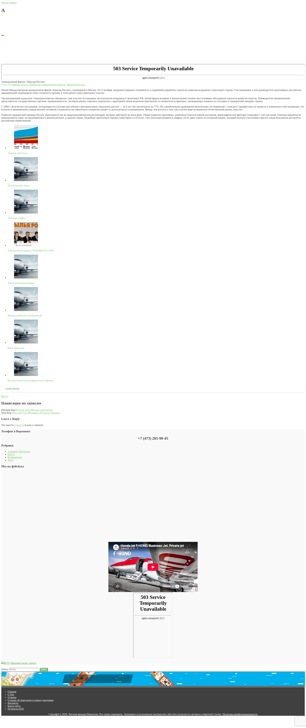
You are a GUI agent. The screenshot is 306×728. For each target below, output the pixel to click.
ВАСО (4, 396)
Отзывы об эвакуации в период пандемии (31, 48)
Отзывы (12, 45)
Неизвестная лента (23, 663)
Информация (15, 457)
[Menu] (2, 35)
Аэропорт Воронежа (19, 451)
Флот (10, 460)
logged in (19, 425)
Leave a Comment (52, 18)
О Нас (11, 42)
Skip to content (8, 2)
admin (16, 18)
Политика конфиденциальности (240, 714)
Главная (12, 40)
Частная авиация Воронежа (16, 23)
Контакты (13, 51)
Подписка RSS (16, 57)
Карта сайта (14, 54)
